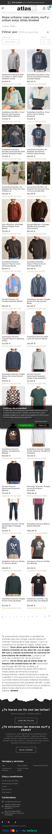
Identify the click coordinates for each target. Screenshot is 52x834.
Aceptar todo (25, 425)
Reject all (42, 425)
